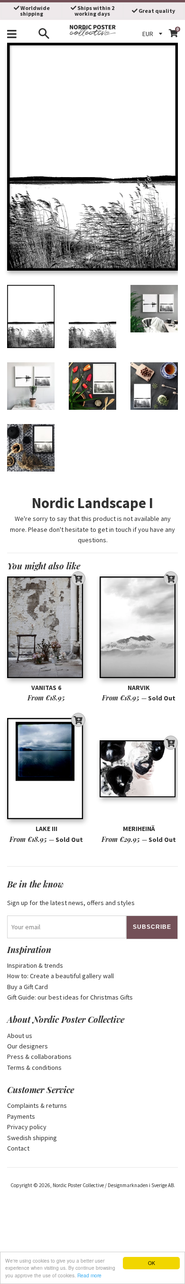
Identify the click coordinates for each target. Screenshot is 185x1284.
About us (19, 1035)
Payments (21, 1116)
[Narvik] (139, 627)
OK (151, 1262)
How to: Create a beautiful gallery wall (60, 976)
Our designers (27, 1046)
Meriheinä (139, 828)
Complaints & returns (37, 1105)
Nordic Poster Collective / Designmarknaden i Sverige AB (113, 1185)
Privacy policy (26, 1127)
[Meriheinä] (139, 769)
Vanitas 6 (46, 687)
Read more (89, 1275)
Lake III (46, 828)
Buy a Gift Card (27, 986)
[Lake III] (46, 769)
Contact (18, 1148)
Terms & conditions (34, 1067)
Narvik (139, 687)
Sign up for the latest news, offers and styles (71, 902)
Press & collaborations (39, 1056)
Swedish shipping (32, 1137)
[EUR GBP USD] (154, 33)
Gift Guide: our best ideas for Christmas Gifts (70, 997)
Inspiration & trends (35, 965)
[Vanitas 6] (46, 627)
